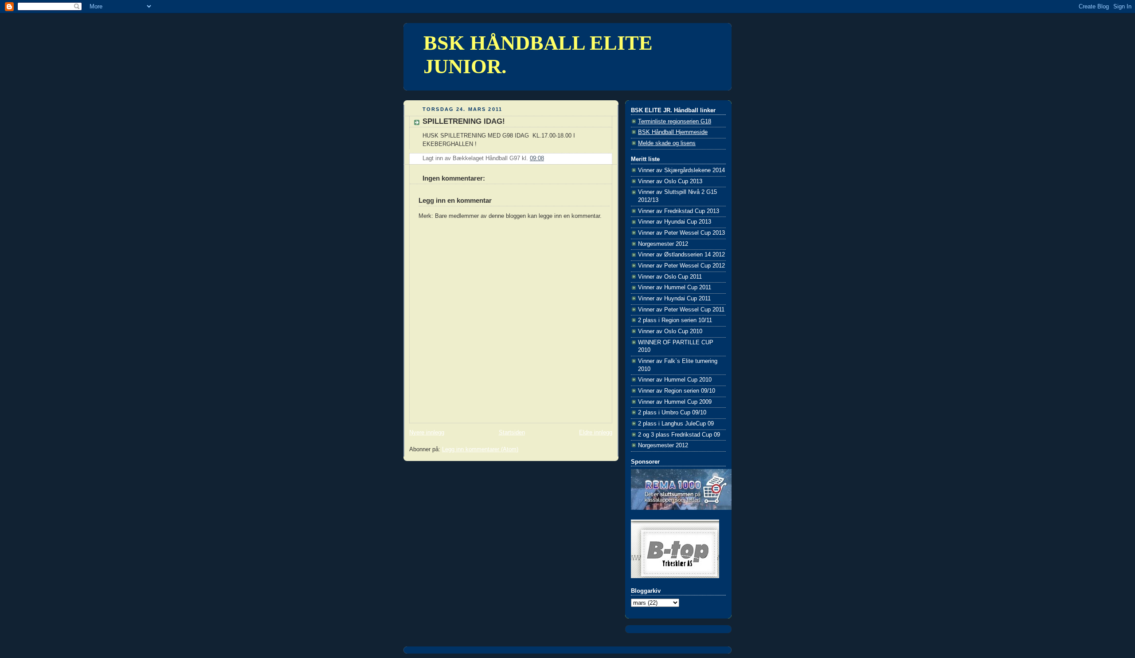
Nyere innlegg (426, 432)
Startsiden (512, 432)
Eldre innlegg (595, 432)
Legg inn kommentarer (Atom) (480, 449)
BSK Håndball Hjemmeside (673, 132)
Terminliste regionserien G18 (674, 121)
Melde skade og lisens (667, 143)
